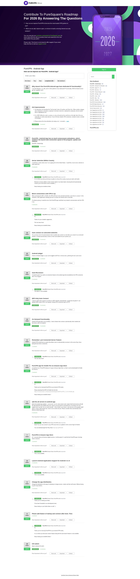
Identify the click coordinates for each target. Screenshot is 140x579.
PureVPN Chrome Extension (96, 102)
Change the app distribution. (42, 482)
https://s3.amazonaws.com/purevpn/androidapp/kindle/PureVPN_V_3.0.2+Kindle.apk (54, 391)
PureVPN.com (94, 127)
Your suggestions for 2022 (96, 118)
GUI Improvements (38, 107)
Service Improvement (94, 108)
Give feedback (94, 81)
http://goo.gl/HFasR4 (58, 427)
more (68, 121)
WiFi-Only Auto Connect (40, 298)
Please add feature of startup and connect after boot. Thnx (52, 513)
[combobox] (101, 76)
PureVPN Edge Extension (96, 104)
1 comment (42, 124)
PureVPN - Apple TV (94, 87)
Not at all (54, 98)
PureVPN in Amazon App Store (42, 435)
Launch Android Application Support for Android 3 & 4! (51, 461)
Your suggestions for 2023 (96, 120)
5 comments (42, 93)
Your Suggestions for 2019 (96, 112)
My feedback (61, 80)
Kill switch (35, 544)
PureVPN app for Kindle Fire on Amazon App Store (49, 366)
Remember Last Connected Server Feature (46, 340)
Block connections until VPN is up (44, 193)
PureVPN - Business (94, 90)
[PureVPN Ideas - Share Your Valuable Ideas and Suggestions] (33, 3)
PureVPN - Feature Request (96, 92)
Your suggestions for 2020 (96, 114)
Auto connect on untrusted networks (44, 232)
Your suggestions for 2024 (96, 122)
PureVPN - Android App (95, 83)
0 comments (42, 146)
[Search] (113, 77)
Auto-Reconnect (37, 273)
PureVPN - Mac (93, 98)
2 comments (42, 549)
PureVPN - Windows (94, 100)
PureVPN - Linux (94, 96)
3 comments (34, 412)
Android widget (37, 253)
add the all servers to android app (43, 402)
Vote (27, 91)
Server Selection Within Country (43, 160)
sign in (104, 69)
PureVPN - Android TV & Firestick (97, 85)
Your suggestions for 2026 (96, 124)
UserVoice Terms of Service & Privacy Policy (70, 575)
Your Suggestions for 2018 (96, 110)
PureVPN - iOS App (94, 94)
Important (63, 98)
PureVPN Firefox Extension (96, 106)
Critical (71, 98)
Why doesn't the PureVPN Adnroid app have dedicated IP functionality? (56, 86)
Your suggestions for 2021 (96, 116)
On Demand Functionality (41, 319)
